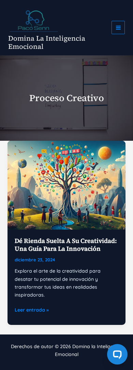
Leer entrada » (32, 310)
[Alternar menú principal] (118, 27)
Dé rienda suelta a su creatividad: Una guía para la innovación (66, 244)
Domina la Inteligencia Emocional (46, 42)
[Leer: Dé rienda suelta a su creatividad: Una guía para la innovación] (67, 184)
